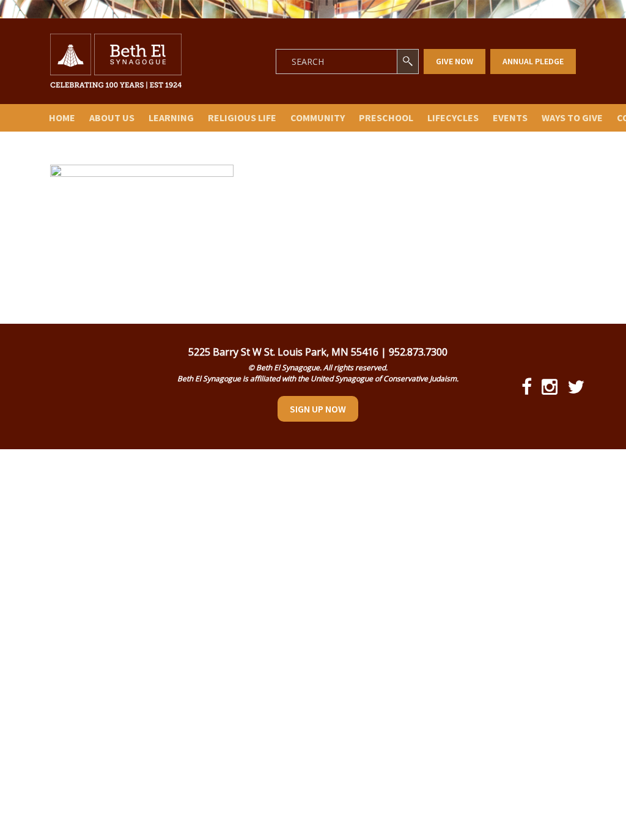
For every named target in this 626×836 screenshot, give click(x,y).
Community (317, 117)
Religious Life (242, 117)
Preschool (386, 117)
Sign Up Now (318, 409)
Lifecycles (453, 117)
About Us (111, 117)
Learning (171, 117)
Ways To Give (572, 117)
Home (62, 117)
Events (510, 117)
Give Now (454, 61)
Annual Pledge (533, 61)
